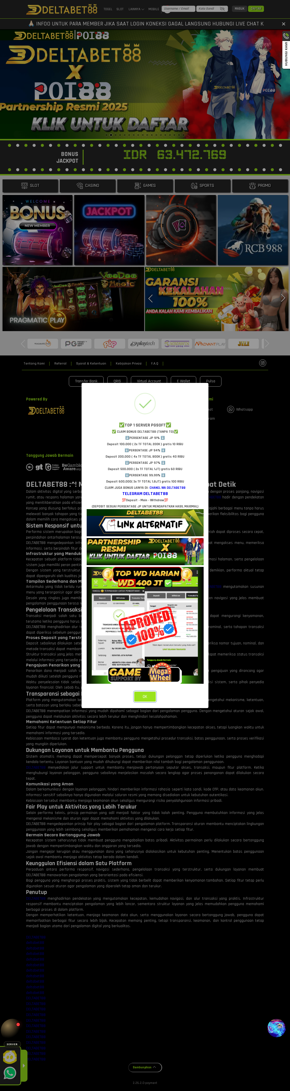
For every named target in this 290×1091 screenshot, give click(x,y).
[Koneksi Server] (12, 1030)
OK (145, 696)
